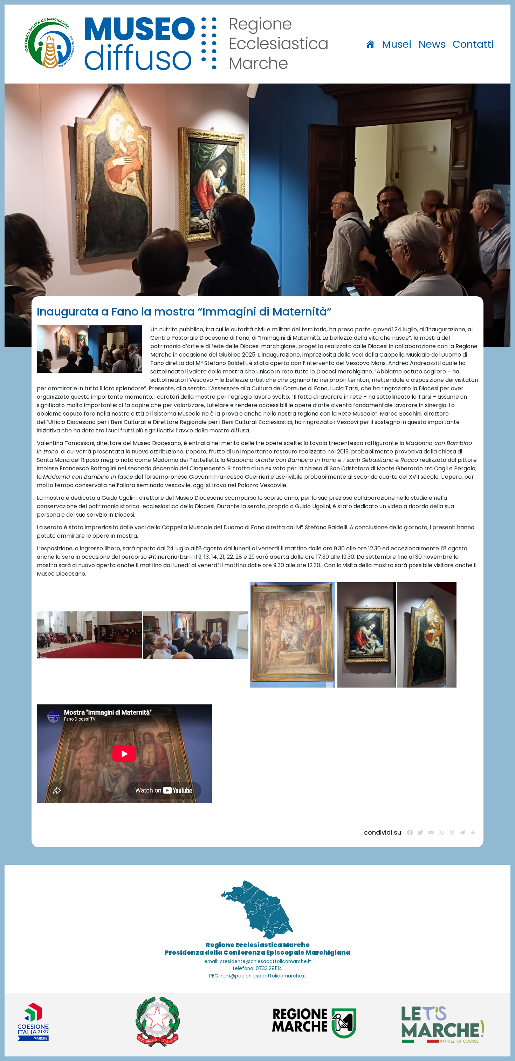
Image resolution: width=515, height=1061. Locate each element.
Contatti (473, 44)
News (432, 44)
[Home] (370, 44)
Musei (397, 44)
